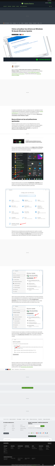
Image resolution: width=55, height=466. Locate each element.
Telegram (40, 433)
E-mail (23, 34)
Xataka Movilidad (22, 426)
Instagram (9, 6)
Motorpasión (33, 447)
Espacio (21, 425)
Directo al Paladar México (27, 458)
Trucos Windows (22, 369)
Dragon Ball (26, 23)
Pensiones (14, 23)
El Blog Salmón (48, 447)
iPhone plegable (19, 419)
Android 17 (24, 419)
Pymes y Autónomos (47, 449)
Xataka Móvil (5, 448)
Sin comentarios (15, 34)
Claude (28, 419)
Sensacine (19, 447)
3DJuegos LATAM (13, 458)
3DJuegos (12, 447)
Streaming (5, 425)
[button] (17, 66)
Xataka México (6, 458)
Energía (13, 426)
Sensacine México (20, 458)
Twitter (49, 6)
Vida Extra (12, 448)
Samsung (13, 428)
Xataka (5, 447)
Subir (49, 443)
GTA (40, 23)
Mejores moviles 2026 (13, 419)
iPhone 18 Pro (40, 419)
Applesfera (5, 449)
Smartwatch (34, 23)
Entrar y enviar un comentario (28, 387)
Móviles (5, 426)
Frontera (22, 23)
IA (17, 23)
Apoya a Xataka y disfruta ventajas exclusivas (42, 436)
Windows (13, 6)
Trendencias (40, 447)
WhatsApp (5, 6)
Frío (19, 23)
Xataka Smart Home (5, 451)
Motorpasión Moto (34, 448)
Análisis (13, 425)
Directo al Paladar (27, 447)
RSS (42, 433)
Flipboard (21, 34)
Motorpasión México (33, 458)
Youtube (37, 433)
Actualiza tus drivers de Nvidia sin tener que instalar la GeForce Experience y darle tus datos (34, 142)
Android (17, 6)
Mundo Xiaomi (6, 452)
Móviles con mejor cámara (33, 419)
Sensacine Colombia (19, 459)
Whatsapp (30, 23)
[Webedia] (50, 0)
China (11, 23)
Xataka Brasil (5, 459)
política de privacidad (40, 427)
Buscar (50, 440)
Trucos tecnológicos (23, 6)
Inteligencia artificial (23, 428)
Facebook (51, 6)
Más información (34, 465)
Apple (4, 428)
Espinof (19, 448)
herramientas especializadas (27, 366)
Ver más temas (6, 433)
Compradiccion (41, 449)
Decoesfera (40, 448)
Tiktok (47, 433)
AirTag (38, 23)
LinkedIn (45, 433)
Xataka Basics (27, 3)
